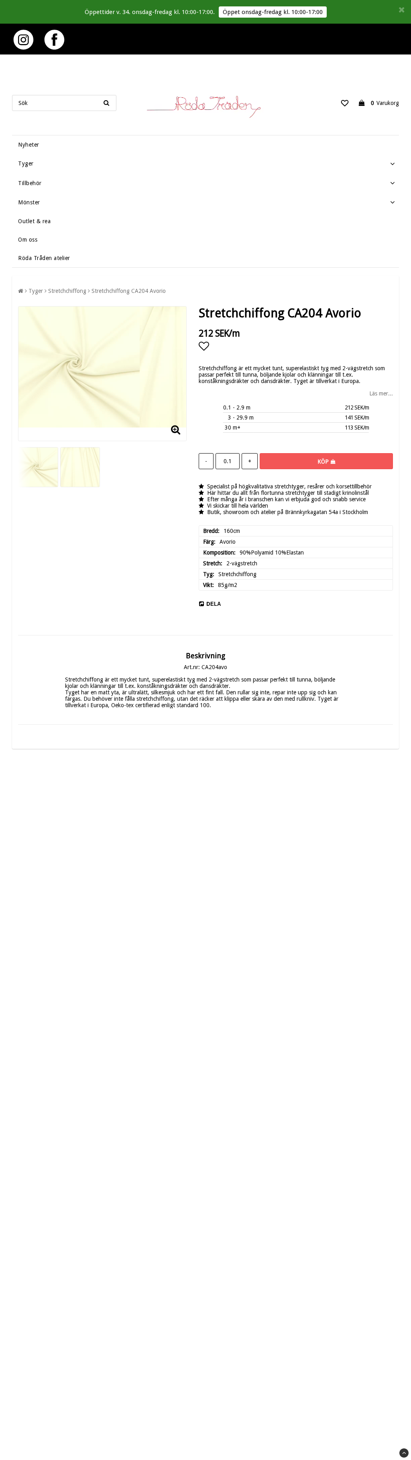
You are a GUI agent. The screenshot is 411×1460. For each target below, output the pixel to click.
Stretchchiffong (67, 291)
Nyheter (28, 144)
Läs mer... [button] (381, 393)
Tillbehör (30, 183)
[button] (345, 103)
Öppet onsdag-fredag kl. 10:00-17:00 (273, 12)
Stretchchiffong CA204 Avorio (129, 291)
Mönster (29, 202)
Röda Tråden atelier (44, 258)
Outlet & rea (34, 221)
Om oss (27, 239)
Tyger (26, 163)
